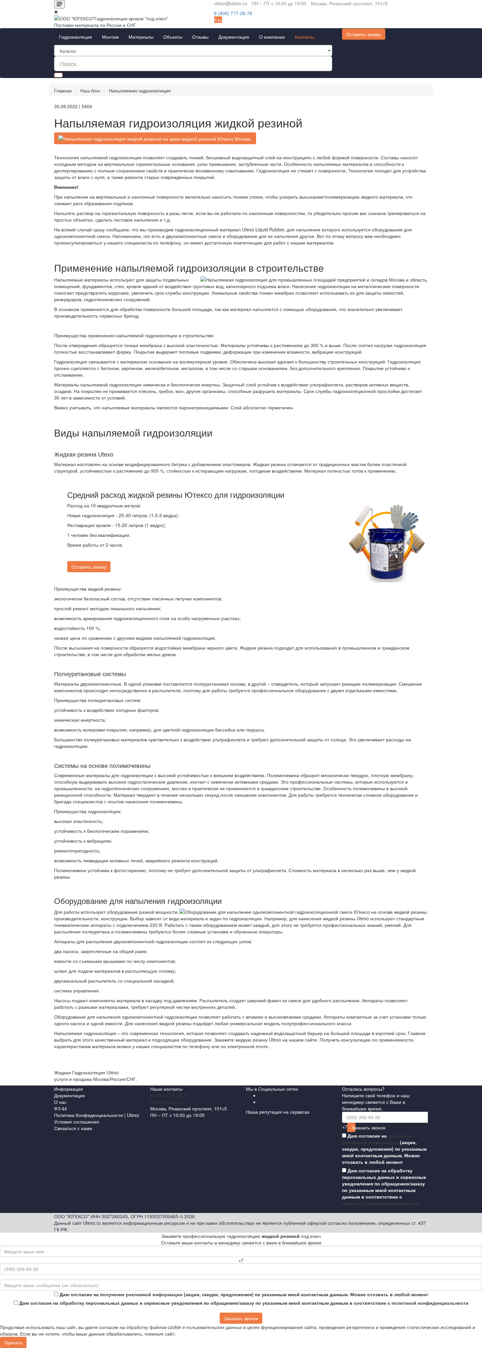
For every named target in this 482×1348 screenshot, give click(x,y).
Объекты (172, 36)
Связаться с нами (73, 1128)
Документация (233, 36)
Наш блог (90, 90)
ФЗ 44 (60, 1108)
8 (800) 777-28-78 (169, 1095)
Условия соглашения (76, 1121)
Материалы (141, 36)
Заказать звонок (353, 1127)
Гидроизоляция (75, 36)
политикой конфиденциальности (380, 1203)
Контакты (304, 36)
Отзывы (200, 36)
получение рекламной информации (377, 1138)
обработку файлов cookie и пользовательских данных (184, 1327)
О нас (60, 1102)
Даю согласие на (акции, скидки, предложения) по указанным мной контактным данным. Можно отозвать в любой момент (384, 1148)
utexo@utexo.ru (166, 1102)
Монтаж (110, 36)
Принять (13, 1342)
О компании (272, 36)
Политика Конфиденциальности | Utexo (96, 1115)
